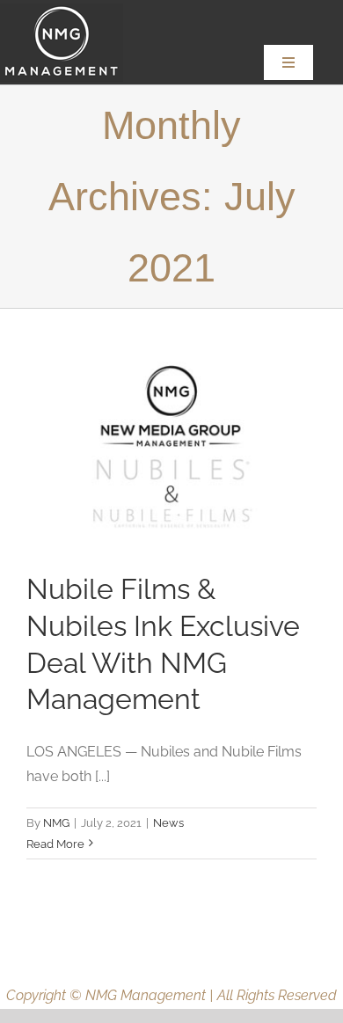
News (168, 822)
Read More (55, 844)
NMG (56, 822)
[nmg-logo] (61, 10)
